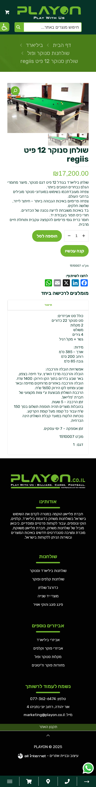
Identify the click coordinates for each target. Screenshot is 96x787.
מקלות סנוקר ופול (48, 656)
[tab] (48, 305)
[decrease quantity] (69, 236)
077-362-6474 (43, 698)
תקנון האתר (48, 727)
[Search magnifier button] (19, 27)
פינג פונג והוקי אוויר (48, 604)
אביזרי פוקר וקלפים (48, 648)
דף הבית (62, 45)
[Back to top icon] (48, 735)
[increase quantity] (84, 236)
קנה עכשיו (74, 251)
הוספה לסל (47, 236)
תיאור (48, 304)
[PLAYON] (48, 12)
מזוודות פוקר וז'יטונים (48, 665)
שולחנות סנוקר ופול (48, 53)
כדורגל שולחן (48, 587)
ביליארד (34, 45)
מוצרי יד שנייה (48, 596)
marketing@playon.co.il (44, 715)
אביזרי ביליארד (48, 640)
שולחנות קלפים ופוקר (48, 579)
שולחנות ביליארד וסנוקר (48, 570)
